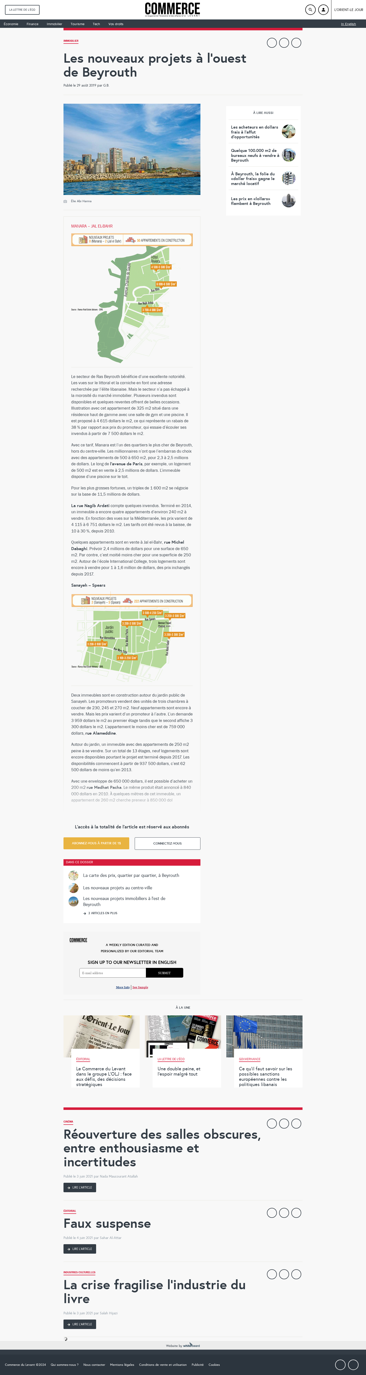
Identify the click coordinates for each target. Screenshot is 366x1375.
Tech (96, 24)
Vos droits (116, 24)
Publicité (198, 1365)
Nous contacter (94, 1365)
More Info (123, 987)
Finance (32, 24)
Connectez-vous (167, 843)
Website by (174, 1346)
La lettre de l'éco (22, 10)
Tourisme (77, 24)
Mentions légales (122, 1365)
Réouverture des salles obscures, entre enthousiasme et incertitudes (162, 1148)
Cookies (214, 1365)
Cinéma (68, 1122)
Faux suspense (107, 1223)
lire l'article (82, 1187)
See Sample (140, 987)
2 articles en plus (102, 913)
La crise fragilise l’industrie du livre (154, 1291)
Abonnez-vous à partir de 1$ (96, 843)
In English (348, 24)
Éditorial (69, 1211)
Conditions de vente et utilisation (163, 1365)
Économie (11, 24)
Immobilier (54, 24)
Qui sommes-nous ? (64, 1365)
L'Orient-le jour (348, 10)
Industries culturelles (79, 1273)
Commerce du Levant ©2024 (25, 1365)
